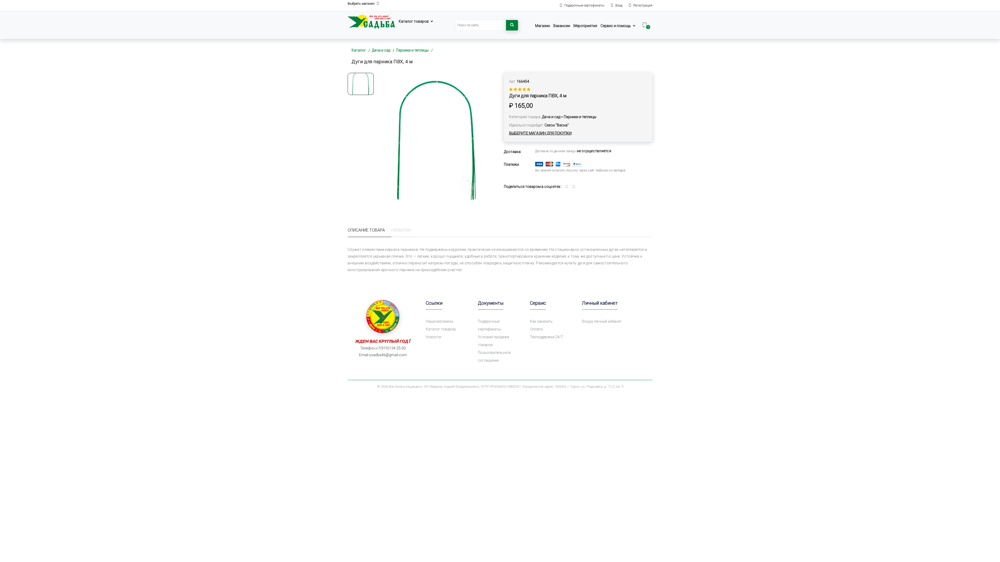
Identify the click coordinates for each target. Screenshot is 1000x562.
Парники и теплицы (412, 50)
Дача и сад (381, 50)
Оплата (536, 329)
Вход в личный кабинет (602, 321)
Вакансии (561, 26)
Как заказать (541, 321)
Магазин (542, 26)
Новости (433, 337)
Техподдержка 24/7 (546, 337)
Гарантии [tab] (401, 230)
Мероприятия (585, 26)
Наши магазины (439, 321)
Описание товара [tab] (366, 230)
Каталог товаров (414, 21)
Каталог (359, 50)
